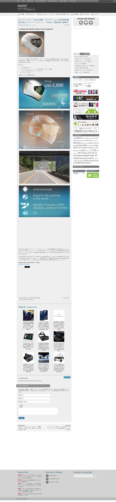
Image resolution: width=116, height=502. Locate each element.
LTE (94, 150)
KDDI (83, 150)
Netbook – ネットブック (42, 14)
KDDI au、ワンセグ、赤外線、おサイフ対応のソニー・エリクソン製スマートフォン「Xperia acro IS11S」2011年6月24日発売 (30, 476)
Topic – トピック (94, 14)
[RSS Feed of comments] (86, 24)
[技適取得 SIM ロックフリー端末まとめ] (86, 132)
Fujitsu (80, 148)
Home (18, 1)
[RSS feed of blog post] (81, 24)
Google (89, 148)
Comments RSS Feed (54, 478)
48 (19, 493)
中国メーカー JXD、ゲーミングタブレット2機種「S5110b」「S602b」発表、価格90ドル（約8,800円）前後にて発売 (29, 428)
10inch (93, 138)
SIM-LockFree (78, 161)
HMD (28, 299)
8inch (90, 138)
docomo (77, 143)
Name (20, 394)
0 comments (66, 24)
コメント (82, 53)
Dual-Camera (84, 143)
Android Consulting (52, 1)
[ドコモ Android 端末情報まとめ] (86, 94)
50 (19, 488)
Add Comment (67, 377)
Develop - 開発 (25, 25)
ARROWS (79, 140)
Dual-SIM (82, 145)
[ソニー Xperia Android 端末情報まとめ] (86, 119)
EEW (88, 145)
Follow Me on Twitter (54, 482)
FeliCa (91, 145)
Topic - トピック (32, 25)
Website (20, 401)
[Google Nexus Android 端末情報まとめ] (86, 113)
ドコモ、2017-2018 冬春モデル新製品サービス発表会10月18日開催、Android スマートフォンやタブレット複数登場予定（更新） (30, 490)
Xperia (88, 163)
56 (19, 483)
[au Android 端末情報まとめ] (86, 100)
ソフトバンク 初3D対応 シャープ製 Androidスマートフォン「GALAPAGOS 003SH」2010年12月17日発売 (29, 485)
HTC (94, 148)
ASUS (84, 140)
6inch (83, 138)
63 (19, 480)
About (23, 1)
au (87, 140)
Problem (79, 155)
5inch (79, 138)
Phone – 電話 (21, 14)
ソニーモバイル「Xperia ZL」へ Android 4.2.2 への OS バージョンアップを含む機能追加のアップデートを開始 (58, 428)
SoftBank (86, 161)
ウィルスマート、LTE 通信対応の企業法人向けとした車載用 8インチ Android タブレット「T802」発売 (28, 346)
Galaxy (84, 148)
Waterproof (80, 163)
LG (91, 150)
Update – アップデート (84, 14)
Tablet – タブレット (30, 14)
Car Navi (24, 299)
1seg (74, 138)
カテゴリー (76, 53)
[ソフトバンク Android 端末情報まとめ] (86, 106)
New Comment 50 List (40, 1)
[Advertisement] (68, 8)
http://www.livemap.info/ (24, 264)
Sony (92, 161)
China (90, 140)
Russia (32, 299)
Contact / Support (63, 1)
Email (20, 398)
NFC (80, 153)
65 (19, 475)
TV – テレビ (51, 14)
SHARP (90, 158)
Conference (95, 140)
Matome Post (30, 1)
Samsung (83, 158)
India (77, 150)
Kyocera (87, 150)
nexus (76, 153)
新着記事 (87, 53)
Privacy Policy (73, 1)
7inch (87, 138)
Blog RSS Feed (53, 475)
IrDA (79, 150)
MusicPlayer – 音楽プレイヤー (62, 14)
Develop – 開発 (74, 14)
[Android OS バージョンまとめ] (86, 125)
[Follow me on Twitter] (91, 24)
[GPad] (22, 6)
